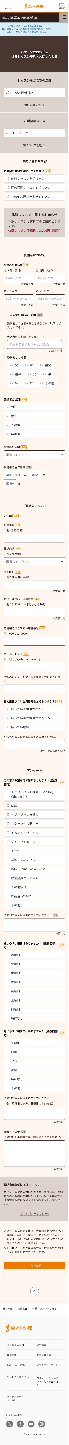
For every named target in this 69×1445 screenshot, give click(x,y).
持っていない (20, 727)
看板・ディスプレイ (24, 859)
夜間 (14, 1070)
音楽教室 (22, 1308)
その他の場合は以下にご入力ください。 (31, 915)
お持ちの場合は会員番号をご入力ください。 (31, 737)
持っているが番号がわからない (32, 718)
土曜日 (15, 1000)
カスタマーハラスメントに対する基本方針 (47, 1381)
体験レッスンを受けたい (28, 178)
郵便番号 (12, 525)
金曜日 (15, 991)
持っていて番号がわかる (27, 709)
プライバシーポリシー (33, 1213)
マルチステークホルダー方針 (18, 1398)
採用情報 (41, 1344)
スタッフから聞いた (25, 823)
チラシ (15, 850)
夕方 (14, 1061)
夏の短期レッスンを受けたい (31, 187)
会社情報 (12, 1354)
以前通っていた (21, 896)
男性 (14, 406)
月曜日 (15, 954)
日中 (14, 1051)
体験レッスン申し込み (44, 1308)
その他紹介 (18, 887)
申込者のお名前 (16, 337)
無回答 (15, 434)
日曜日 (15, 1009)
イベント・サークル (25, 832)
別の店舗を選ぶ (33, 105)
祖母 (17, 374)
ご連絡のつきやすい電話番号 (24, 628)
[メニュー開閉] (64, 17)
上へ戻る (34, 1289)
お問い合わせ (44, 1354)
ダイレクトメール (23, 841)
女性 (14, 415)
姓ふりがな (10, 291)
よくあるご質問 (15, 1344)
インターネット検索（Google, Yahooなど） (32, 794)
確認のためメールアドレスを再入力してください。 (32, 679)
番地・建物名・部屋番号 (21, 599)
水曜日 (15, 973)
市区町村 (12, 572)
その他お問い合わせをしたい (31, 196)
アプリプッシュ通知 (25, 814)
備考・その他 (14, 1132)
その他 (49, 383)
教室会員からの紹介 (25, 878)
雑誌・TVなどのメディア (28, 869)
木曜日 (15, 982)
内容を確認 (34, 1265)
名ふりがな (42, 291)
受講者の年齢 (14, 447)
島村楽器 (8, 1308)
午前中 (15, 1042)
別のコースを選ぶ (33, 145)
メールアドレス (16, 654)
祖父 (47, 365)
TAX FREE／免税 (16, 1364)
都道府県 (12, 548)
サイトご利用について (18, 1378)
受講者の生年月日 (17, 467)
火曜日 (15, 963)
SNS (14, 805)
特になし (17, 1018)
